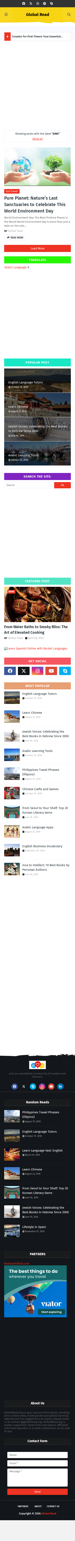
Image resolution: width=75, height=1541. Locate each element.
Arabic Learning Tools (23, 455)
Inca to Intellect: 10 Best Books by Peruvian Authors (45, 867)
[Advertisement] (37, 84)
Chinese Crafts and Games (40, 789)
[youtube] (51, 671)
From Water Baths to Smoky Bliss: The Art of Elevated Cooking (36, 630)
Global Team (15, 230)
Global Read (37, 14)
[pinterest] (44, 3)
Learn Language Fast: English (42, 1150)
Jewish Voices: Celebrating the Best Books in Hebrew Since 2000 (37, 429)
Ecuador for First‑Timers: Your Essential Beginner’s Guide (36, 38)
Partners (23, 1506)
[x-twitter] (31, 3)
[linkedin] (60, 1086)
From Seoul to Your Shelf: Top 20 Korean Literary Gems (45, 810)
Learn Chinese (18, 407)
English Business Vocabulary (42, 846)
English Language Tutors (25, 382)
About (38, 1506)
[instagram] (38, 3)
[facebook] (24, 3)
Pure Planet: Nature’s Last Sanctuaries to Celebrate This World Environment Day (34, 204)
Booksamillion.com (16, 1263)
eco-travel (12, 191)
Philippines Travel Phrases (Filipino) (40, 772)
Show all (37, 138)
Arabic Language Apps (37, 827)
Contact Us (53, 1506)
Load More (38, 248)
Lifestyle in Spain (34, 1227)
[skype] (51, 3)
